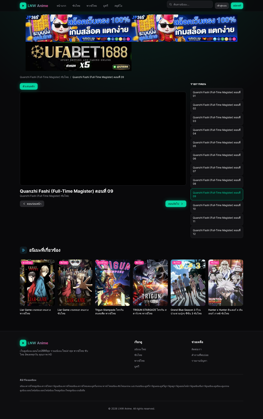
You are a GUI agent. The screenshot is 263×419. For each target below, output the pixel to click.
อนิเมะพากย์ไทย (27, 386)
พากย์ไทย (92, 5)
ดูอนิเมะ (218, 386)
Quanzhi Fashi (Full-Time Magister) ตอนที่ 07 (216, 169)
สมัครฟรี (237, 5)
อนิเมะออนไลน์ (41, 390)
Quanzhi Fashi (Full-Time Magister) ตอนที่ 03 (216, 119)
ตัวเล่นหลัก (29, 86)
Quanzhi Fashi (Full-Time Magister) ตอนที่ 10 (216, 207)
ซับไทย (76, 5)
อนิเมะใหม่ (140, 349)
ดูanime (225, 386)
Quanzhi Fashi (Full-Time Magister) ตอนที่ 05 (216, 144)
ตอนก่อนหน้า (34, 203)
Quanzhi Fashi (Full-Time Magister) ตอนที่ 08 (216, 181)
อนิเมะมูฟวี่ (144, 386)
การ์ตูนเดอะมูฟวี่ (156, 386)
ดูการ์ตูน (168, 386)
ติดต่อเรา (197, 349)
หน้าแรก (61, 5)
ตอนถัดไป (173, 203)
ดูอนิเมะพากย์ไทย (43, 386)
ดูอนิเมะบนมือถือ (77, 390)
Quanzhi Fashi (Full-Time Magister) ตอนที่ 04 (216, 131)
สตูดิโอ (118, 5)
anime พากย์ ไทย (104, 386)
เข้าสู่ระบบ (222, 5)
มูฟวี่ (105, 5)
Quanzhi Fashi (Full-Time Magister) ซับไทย (44, 76)
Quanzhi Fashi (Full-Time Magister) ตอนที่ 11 (216, 219)
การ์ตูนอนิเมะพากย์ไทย (61, 386)
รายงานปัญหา (199, 360)
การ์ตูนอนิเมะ (208, 386)
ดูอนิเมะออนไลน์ (27, 390)
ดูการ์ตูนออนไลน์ (180, 386)
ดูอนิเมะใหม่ (64, 390)
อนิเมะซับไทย (118, 386)
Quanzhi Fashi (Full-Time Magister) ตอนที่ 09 (216, 194)
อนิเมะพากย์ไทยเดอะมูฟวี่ (84, 386)
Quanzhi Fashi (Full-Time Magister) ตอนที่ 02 (216, 106)
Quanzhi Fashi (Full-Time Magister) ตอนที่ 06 (216, 156)
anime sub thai (132, 386)
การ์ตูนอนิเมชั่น (195, 386)
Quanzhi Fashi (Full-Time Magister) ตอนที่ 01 (216, 94)
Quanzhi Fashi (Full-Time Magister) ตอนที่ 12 (216, 232)
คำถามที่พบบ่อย (200, 354)
